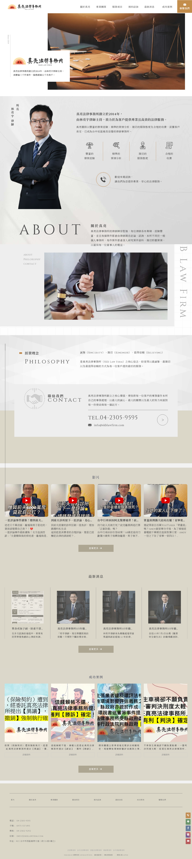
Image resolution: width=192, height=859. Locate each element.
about (28, 254)
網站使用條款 (108, 855)
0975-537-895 (23, 826)
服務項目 (76, 800)
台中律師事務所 (119, 850)
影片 (13, 800)
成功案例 (140, 800)
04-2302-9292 (24, 831)
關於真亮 (32, 800)
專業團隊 (54, 800)
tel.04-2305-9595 (113, 417)
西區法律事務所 (96, 850)
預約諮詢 (97, 800)
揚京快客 (76, 855)
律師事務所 (107, 850)
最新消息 (119, 800)
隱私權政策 (97, 855)
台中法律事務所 (83, 850)
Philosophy (31, 259)
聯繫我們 (162, 800)
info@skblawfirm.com (109, 425)
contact (30, 264)
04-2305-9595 (24, 820)
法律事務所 (71, 850)
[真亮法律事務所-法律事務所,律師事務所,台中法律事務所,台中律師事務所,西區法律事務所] (24, 7)
